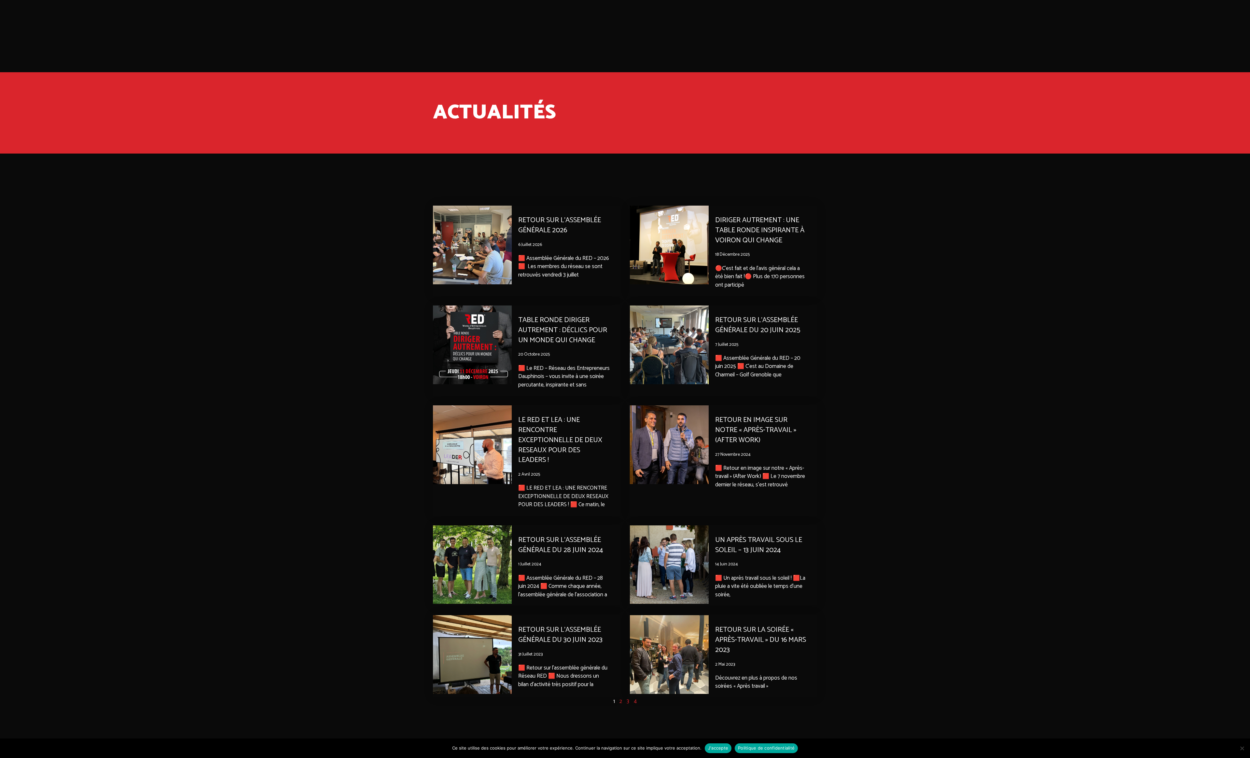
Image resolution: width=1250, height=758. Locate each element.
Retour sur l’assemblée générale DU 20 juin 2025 (757, 325)
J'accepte (718, 748)
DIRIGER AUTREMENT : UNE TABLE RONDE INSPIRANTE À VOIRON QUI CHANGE (759, 230)
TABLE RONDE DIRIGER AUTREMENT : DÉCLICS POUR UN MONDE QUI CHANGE (562, 330)
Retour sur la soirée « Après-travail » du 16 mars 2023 (760, 640)
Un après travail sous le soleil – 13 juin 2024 (758, 545)
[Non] (1242, 748)
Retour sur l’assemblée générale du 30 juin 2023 (560, 635)
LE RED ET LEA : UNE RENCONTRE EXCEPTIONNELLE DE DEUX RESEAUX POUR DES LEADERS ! (560, 440)
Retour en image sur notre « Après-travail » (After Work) (755, 430)
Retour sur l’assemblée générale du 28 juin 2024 (560, 545)
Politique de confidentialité (766, 748)
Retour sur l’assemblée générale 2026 (559, 225)
